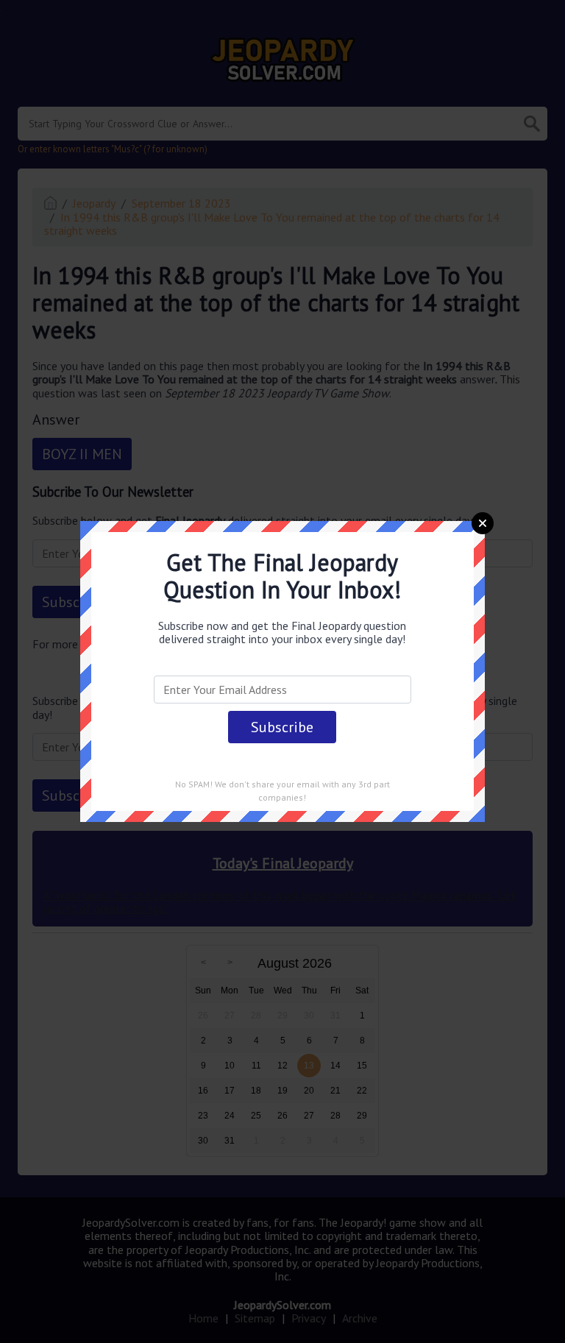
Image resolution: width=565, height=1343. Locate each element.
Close (483, 523)
